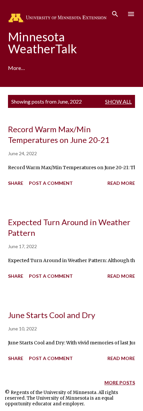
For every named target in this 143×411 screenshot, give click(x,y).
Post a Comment (51, 183)
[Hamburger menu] (131, 14)
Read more (121, 183)
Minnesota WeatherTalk (42, 42)
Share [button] (15, 183)
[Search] (115, 12)
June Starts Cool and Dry (51, 315)
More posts (119, 382)
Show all (118, 101)
